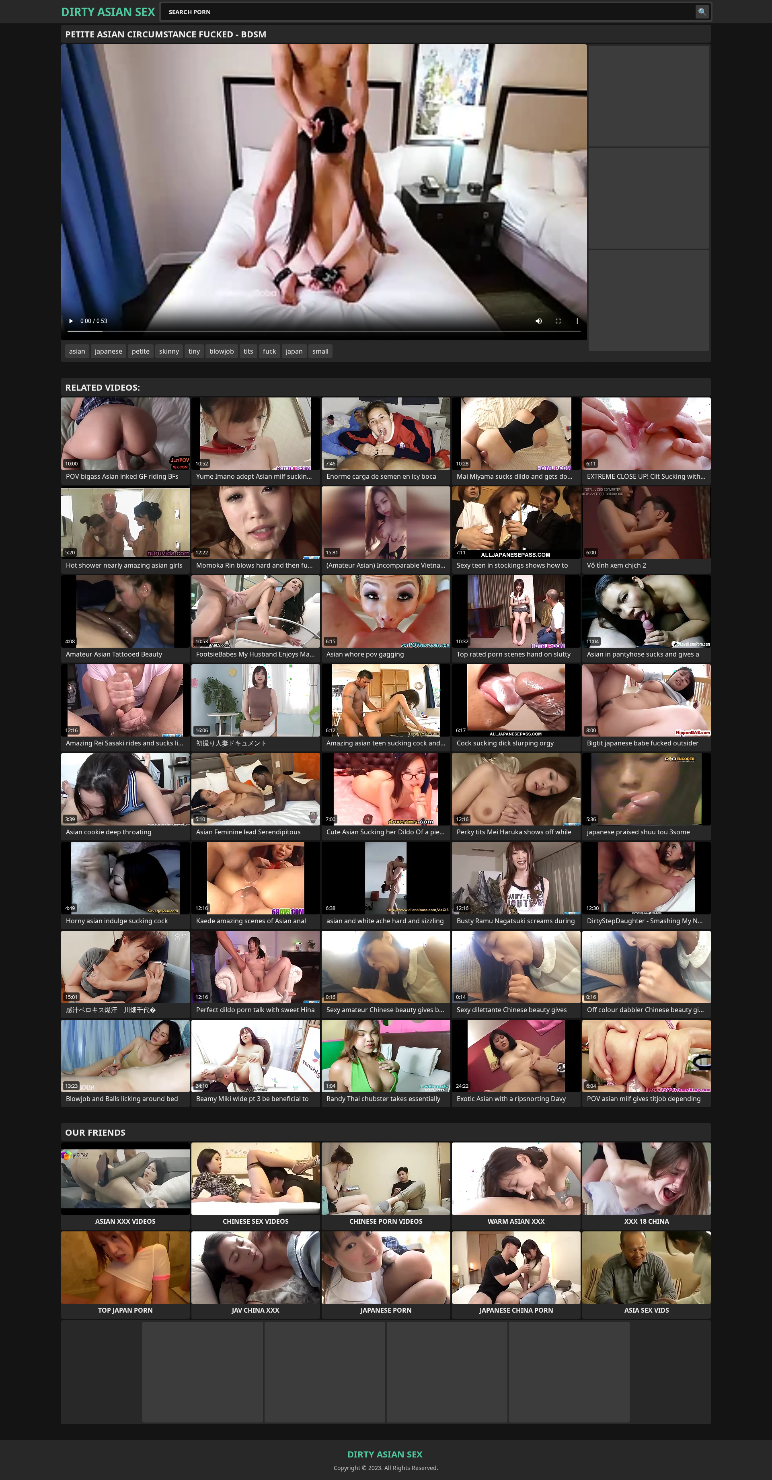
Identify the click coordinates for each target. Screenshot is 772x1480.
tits (248, 351)
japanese (108, 351)
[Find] (702, 12)
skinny (169, 351)
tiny (194, 351)
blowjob (221, 351)
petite (141, 351)
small (320, 351)
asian (77, 351)
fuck (269, 351)
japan (294, 351)
